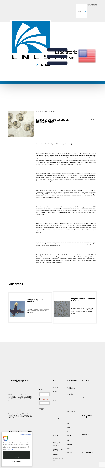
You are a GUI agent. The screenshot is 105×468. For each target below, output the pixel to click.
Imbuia (69, 436)
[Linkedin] (94, 4)
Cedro (69, 427)
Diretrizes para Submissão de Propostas (57, 444)
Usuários (55, 435)
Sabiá (68, 457)
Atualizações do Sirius (87, 416)
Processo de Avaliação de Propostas (59, 449)
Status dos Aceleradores (71, 388)
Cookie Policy (10, 449)
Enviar (41, 409)
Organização (56, 418)
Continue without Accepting (25, 434)
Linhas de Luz (71, 412)
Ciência (84, 398)
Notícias (84, 380)
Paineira (69, 453)
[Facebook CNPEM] (92, 4)
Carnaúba (70, 419)
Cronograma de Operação (71, 393)
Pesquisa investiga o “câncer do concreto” (83, 300)
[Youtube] (90, 4)
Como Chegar (56, 387)
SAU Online (55, 454)
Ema (68, 432)
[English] (87, 63)
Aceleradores (71, 380)
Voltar (92, 119)
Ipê (68, 440)
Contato (55, 392)
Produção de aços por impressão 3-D (35, 300)
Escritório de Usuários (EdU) (59, 459)
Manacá (69, 444)
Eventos (84, 434)
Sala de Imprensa (57, 396)
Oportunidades (86, 452)
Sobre (54, 380)
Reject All (16, 457)
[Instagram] (96, 4)
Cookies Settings (16, 461)
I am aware (17, 453)
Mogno (69, 448)
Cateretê (69, 423)
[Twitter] (88, 4)
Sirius (54, 400)
